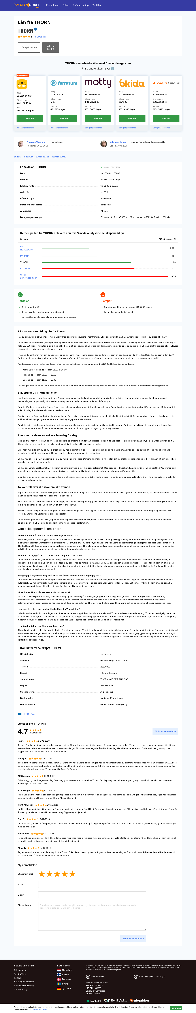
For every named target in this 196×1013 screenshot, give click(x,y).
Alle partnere (20, 974)
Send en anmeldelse (133, 938)
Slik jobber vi (20, 970)
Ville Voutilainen (118, 142)
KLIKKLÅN (25, 268)
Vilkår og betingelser (24, 981)
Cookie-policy (20, 989)
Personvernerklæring (24, 985)
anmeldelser (41, 37)
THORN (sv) (29, 714)
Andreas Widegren (36, 142)
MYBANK (24, 256)
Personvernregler (39, 1009)
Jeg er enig (176, 1008)
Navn (20, 884)
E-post (21, 895)
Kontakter (18, 978)
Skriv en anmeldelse (165, 731)
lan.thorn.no (106, 654)
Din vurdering (24, 905)
